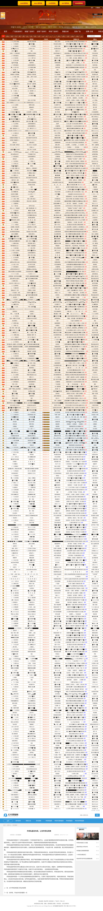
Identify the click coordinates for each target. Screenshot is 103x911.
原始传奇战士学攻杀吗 (82, 846)
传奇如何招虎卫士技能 (82, 842)
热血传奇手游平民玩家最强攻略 (84, 858)
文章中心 (9, 825)
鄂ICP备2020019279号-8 (70, 906)
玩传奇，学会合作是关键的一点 (18, 892)
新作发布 (18, 820)
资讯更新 (38, 820)
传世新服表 (69, 820)
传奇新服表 (49, 820)
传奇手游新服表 (59, 820)
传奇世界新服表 (79, 820)
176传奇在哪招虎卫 (81, 854)
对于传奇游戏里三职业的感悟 (17, 888)
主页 (8, 821)
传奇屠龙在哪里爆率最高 (83, 850)
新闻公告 (28, 820)
